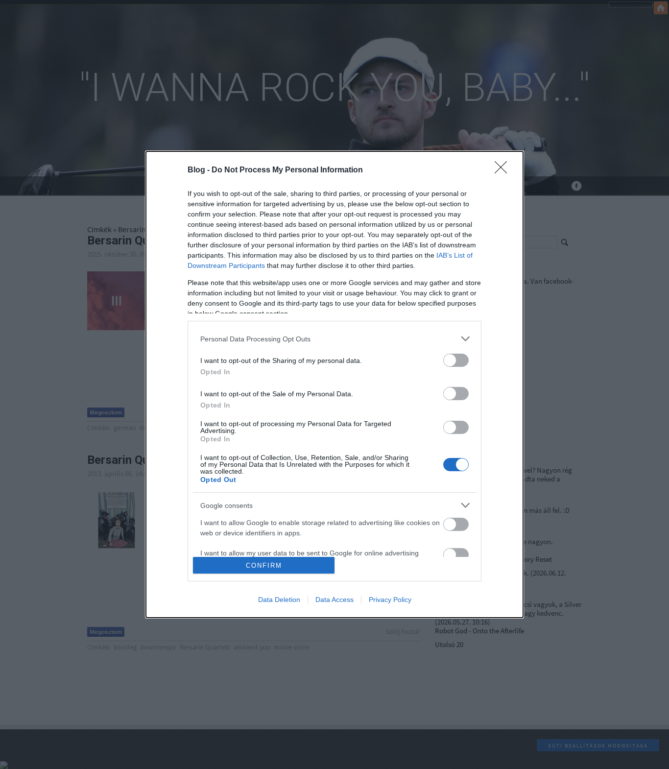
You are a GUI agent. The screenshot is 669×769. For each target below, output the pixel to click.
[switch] (456, 360)
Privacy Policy (390, 599)
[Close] (504, 170)
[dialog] (334, 384)
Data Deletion (279, 599)
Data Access (334, 599)
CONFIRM (264, 565)
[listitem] (334, 339)
